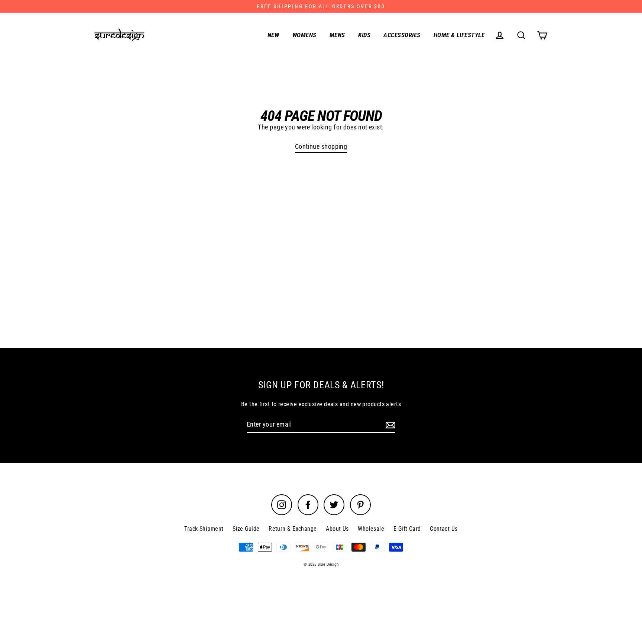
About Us (337, 528)
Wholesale (371, 528)
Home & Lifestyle (459, 35)
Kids (364, 35)
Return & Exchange (293, 528)
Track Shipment (203, 528)
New (273, 35)
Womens (304, 35)
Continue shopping (321, 146)
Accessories (401, 35)
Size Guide (246, 528)
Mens (337, 35)
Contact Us (444, 528)
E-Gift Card (407, 528)
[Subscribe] (389, 424)
